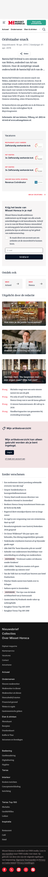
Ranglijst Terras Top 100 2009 (17, 607)
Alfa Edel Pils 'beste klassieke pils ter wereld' (23, 548)
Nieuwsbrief (10, 629)
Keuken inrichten (9, 782)
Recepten (6, 726)
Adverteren (7, 665)
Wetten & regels (8, 706)
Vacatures (6, 655)
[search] (44, 29)
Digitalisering (8, 760)
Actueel (6, 672)
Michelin (6, 807)
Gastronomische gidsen (12, 711)
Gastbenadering (8, 755)
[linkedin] (18, 869)
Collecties (9, 633)
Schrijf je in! (24, 257)
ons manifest (7, 854)
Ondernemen (8, 679)
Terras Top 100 (9, 802)
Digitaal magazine (9, 646)
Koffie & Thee (8, 735)
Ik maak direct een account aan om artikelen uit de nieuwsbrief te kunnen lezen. (26, 241)
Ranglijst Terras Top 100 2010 (16, 611)
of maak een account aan (15, 459)
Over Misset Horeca (15, 638)
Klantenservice (8, 651)
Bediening (7, 750)
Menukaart (7, 721)
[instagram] (26, 869)
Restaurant (7, 830)
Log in (9, 452)
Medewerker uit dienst (11, 693)
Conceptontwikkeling (11, 786)
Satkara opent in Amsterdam (16, 588)
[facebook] (4, 869)
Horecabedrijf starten (11, 697)
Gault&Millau (8, 811)
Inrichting (6, 791)
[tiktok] (33, 869)
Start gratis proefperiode (36, 22)
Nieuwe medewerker (11, 684)
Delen (26, 54)
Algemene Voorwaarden (26, 860)
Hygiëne (5, 764)
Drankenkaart (8, 730)
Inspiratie (6, 821)
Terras (5, 770)
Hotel (4, 839)
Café (4, 835)
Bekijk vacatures (35, 195)
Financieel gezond (10, 702)
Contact (5, 660)
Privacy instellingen (25, 863)
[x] (11, 869)
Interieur (6, 777)
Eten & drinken (9, 716)
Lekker (5, 816)
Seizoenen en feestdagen (12, 740)
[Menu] (4, 22)
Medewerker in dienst (11, 688)
